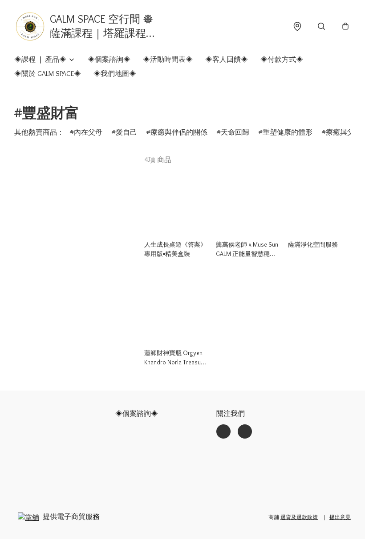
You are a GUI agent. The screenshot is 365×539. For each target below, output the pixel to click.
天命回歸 (235, 132)
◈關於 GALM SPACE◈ (47, 73)
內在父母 (88, 132)
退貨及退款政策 (299, 517)
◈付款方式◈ (281, 59)
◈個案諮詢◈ (109, 59)
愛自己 (126, 132)
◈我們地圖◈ (114, 73)
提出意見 (340, 517)
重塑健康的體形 (287, 132)
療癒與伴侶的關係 (178, 132)
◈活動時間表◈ (168, 59)
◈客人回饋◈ (226, 59)
